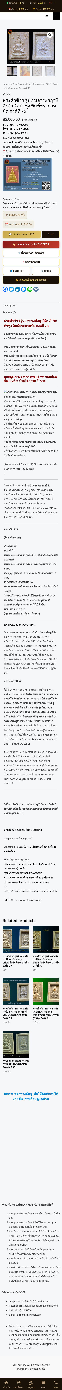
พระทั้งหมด (18, 1384)
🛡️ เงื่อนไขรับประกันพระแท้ (31, 253)
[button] (50, 35)
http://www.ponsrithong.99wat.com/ (23, 872)
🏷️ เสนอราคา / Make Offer (31, 244)
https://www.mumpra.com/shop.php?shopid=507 (29, 864)
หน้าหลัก (6, 1384)
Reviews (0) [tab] (9, 312)
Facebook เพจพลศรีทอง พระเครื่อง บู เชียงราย (28, 877)
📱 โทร (50, 234)
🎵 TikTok (46, 271)
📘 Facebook (16, 271)
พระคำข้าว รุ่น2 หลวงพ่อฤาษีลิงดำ (35, 203)
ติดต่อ (56, 1384)
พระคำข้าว (13, 203)
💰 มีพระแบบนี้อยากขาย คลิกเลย (31, 280)
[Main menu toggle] (56, 15)
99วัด (22, 868)
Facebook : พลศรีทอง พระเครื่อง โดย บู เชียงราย (28, 142)
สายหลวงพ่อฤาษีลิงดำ (40, 207)
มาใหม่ (13, 84)
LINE (43, 1384)
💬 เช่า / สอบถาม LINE (21, 234)
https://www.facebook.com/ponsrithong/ (27, 882)
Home (6, 84)
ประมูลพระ (31, 1384)
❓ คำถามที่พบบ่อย (31, 262)
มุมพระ (25, 859)
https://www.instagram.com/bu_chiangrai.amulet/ (31, 891)
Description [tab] (9, 305)
